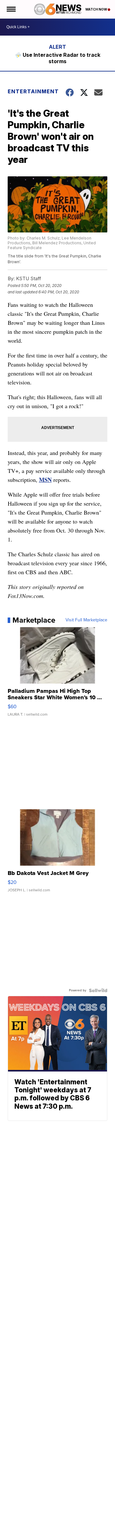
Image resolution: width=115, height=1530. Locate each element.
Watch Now (96, 9)
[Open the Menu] (11, 9)
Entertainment (32, 91)
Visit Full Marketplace (86, 620)
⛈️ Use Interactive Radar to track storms (57, 58)
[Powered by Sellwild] (98, 990)
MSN (45, 479)
